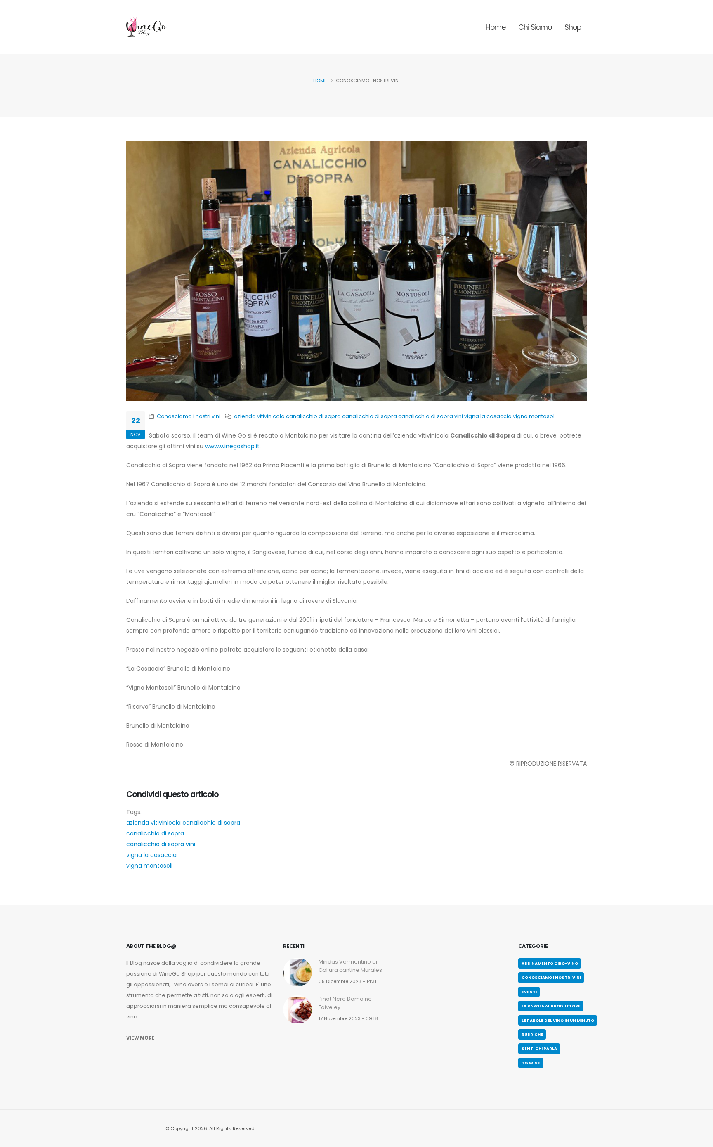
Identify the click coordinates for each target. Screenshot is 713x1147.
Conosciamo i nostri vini (188, 416)
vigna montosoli (534, 416)
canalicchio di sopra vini (430, 416)
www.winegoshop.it (232, 446)
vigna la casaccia (488, 416)
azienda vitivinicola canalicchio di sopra (287, 416)
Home (495, 27)
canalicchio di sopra (369, 416)
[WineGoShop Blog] (147, 27)
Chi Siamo (535, 27)
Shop (572, 27)
